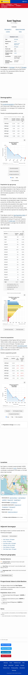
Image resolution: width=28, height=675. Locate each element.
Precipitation (4, 507)
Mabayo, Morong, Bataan (9, 545)
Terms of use (6, 668)
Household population (14, 168)
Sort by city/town (13, 536)
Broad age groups (19, 329)
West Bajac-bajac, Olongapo (9, 549)
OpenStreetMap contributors (21, 494)
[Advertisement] (14, 13)
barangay (16, 39)
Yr (10, 509)
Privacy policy (14, 668)
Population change (8, 424)
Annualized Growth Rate (14, 414)
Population (8, 411)
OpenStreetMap (13, 497)
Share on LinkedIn (6, 652)
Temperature (17, 505)
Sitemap (14, 670)
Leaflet (14, 494)
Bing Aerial (10, 500)
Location (8, 31)
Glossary (6, 662)
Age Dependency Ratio (19, 215)
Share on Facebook (6, 644)
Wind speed (11, 507)
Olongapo (18, 5)
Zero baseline (15, 180)
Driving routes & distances (10, 517)
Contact (17, 665)
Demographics (8, 29)
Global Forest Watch (12, 512)
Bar (17, 177)
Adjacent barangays (20, 29)
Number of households (14, 171)
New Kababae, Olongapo (9, 547)
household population (8, 104)
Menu (25, 1)
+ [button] (2, 476)
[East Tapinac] (14, 483)
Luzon (15, 4)
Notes (20, 31)
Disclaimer (22, 668)
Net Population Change (17, 411)
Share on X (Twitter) (6, 648)
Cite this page (5, 639)
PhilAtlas (6, 1)
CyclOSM (4, 500)
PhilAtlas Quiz (17, 662)
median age (12, 221)
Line (13, 177)
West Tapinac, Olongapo (9, 539)
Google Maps (17, 500)
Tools (11, 662)
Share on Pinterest (6, 656)
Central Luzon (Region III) (7, 5)
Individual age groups (9, 329)
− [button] (2, 479)
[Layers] (2, 492)
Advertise (11, 665)
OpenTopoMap (21, 497)
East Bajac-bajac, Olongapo (9, 543)
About (5, 665)
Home (2, 4)
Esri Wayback (13, 502)
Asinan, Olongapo (7, 541)
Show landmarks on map (6, 575)
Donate (22, 665)
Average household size (14, 174)
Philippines (9, 4)
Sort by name (5, 536)
